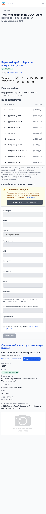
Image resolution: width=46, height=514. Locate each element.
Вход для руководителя (31, 359)
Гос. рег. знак (8, 241)
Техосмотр (8, 11)
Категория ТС (8, 211)
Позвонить (25, 202)
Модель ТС (7, 271)
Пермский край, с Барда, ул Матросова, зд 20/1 (17, 64)
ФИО (5, 281)
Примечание (8, 316)
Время (5, 231)
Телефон (6, 291)
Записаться (9, 336)
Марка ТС (6, 261)
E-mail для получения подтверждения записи (20, 306)
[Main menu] (43, 3)
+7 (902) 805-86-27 (15, 72)
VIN (4, 251)
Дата (5, 221)
